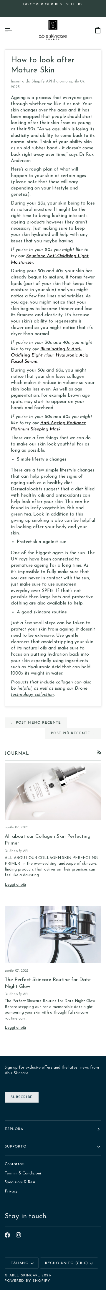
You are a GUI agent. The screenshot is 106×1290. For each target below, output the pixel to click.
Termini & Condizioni (23, 1173)
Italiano (19, 1263)
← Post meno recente (36, 723)
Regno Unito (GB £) (66, 1263)
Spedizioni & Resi (20, 1182)
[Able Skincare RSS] (99, 752)
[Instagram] (18, 1235)
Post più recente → (73, 733)
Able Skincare (24, 1275)
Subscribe (22, 1097)
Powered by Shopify (27, 1281)
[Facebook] (7, 1235)
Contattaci (14, 1164)
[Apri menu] (13, 30)
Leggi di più (15, 885)
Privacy (11, 1191)
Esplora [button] (14, 1129)
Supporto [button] (15, 1146)
